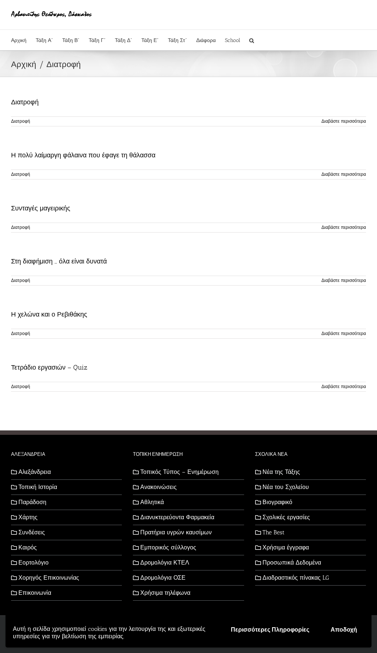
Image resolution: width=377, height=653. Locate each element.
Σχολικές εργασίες (286, 517)
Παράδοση (32, 502)
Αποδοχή (344, 629)
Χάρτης (28, 517)
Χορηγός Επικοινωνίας (48, 577)
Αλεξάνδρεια (34, 471)
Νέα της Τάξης (281, 471)
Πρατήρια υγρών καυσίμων (176, 532)
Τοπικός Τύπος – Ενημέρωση (179, 471)
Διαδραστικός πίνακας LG (296, 577)
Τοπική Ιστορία (37, 486)
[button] (251, 40)
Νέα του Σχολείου (286, 486)
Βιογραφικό (277, 502)
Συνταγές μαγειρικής (40, 208)
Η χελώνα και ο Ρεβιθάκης (49, 314)
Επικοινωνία (34, 592)
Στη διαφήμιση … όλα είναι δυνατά (59, 261)
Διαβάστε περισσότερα (343, 121)
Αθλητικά (152, 502)
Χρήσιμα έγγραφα (286, 547)
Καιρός (27, 547)
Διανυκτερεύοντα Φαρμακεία (177, 517)
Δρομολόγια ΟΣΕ (163, 577)
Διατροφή (25, 102)
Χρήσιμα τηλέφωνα (165, 592)
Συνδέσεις (31, 532)
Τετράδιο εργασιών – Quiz (49, 367)
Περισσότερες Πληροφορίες (270, 629)
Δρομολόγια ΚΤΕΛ (164, 562)
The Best (274, 532)
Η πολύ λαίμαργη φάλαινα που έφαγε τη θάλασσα (83, 155)
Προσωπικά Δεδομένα (292, 562)
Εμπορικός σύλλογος (168, 547)
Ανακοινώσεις (158, 486)
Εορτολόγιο (33, 562)
